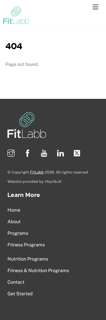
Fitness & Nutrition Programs (38, 270)
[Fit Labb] (16, 21)
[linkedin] (61, 152)
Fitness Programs (26, 244)
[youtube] (45, 152)
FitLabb (37, 172)
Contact (15, 282)
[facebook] (28, 152)
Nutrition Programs (27, 259)
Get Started (20, 293)
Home (13, 210)
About (14, 221)
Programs (17, 233)
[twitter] (78, 152)
